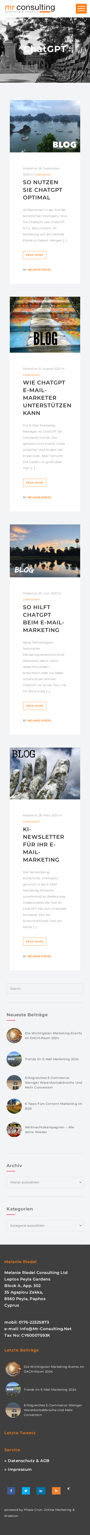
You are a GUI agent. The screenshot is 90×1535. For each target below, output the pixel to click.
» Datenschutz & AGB (27, 1460)
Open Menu (81, 9)
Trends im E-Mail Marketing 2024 (52, 1059)
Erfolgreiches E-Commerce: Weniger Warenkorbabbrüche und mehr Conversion (53, 1082)
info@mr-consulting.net (46, 1328)
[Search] (79, 547)
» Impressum (18, 1469)
